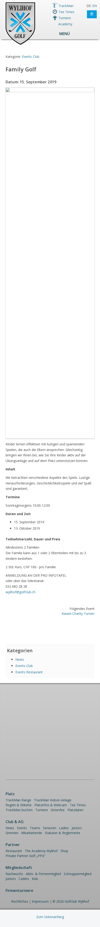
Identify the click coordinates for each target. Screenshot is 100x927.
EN (94, 6)
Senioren (49, 828)
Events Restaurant (29, 672)
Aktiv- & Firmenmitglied (43, 874)
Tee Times (66, 12)
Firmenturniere (19, 890)
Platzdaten (75, 810)
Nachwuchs (14, 874)
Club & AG (14, 821)
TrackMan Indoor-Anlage (52, 800)
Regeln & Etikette (19, 805)
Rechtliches (19, 901)
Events (22, 828)
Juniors (77, 828)
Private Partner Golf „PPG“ (25, 856)
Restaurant (14, 851)
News (19, 659)
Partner (13, 844)
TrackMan (65, 6)
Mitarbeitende (31, 833)
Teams (35, 828)
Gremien (12, 833)
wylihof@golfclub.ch (20, 592)
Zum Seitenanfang (50, 917)
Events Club (30, 56)
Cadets (24, 878)
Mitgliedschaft (19, 867)
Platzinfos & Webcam (50, 805)
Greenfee (58, 810)
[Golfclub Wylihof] (20, 44)
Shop (64, 851)
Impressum (40, 901)
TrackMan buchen (19, 810)
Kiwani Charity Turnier (78, 613)
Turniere (64, 18)
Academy (65, 24)
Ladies (64, 828)
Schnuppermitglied (77, 874)
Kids (35, 878)
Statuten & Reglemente (62, 833)
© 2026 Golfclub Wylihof (71, 901)
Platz (10, 793)
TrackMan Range (18, 800)
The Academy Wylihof (41, 851)
